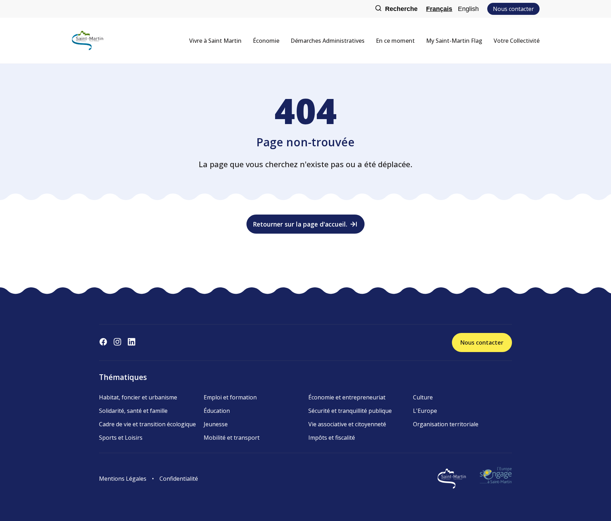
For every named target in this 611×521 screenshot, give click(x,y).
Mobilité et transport (232, 437)
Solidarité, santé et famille (133, 411)
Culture (423, 397)
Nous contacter (513, 9)
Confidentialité (178, 478)
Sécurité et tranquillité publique (350, 411)
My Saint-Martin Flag (454, 41)
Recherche (401, 8)
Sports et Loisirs (120, 437)
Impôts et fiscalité (331, 437)
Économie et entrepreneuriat (346, 397)
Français (439, 8)
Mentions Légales (122, 478)
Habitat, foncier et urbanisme (138, 397)
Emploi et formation (230, 397)
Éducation (217, 411)
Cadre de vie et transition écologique (147, 424)
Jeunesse (216, 424)
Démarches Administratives (328, 41)
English (468, 8)
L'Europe (425, 411)
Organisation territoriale (445, 424)
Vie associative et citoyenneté (347, 424)
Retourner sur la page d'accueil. (300, 224)
